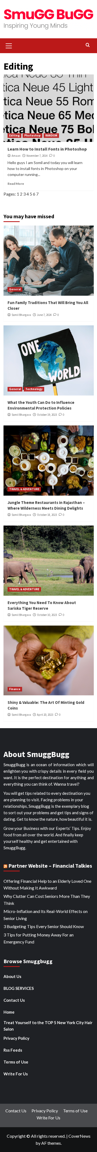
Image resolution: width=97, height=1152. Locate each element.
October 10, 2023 (47, 615)
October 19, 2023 (47, 415)
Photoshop (32, 135)
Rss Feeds (13, 1050)
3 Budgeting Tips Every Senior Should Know (44, 926)
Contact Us (14, 1000)
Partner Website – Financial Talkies (50, 865)
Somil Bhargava (21, 315)
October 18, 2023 (47, 515)
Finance (14, 689)
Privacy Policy (16, 1038)
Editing (14, 135)
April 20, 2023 (45, 715)
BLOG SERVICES (19, 988)
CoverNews (79, 1136)
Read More (16, 184)
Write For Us (16, 1073)
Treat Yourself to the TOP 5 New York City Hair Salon (48, 1025)
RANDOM (51, 135)
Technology (34, 389)
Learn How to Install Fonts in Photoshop (47, 149)
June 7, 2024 (44, 315)
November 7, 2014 (36, 156)
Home (9, 1012)
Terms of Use (16, 1061)
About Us (12, 976)
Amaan (16, 156)
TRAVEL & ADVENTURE (24, 489)
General (15, 289)
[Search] (87, 45)
